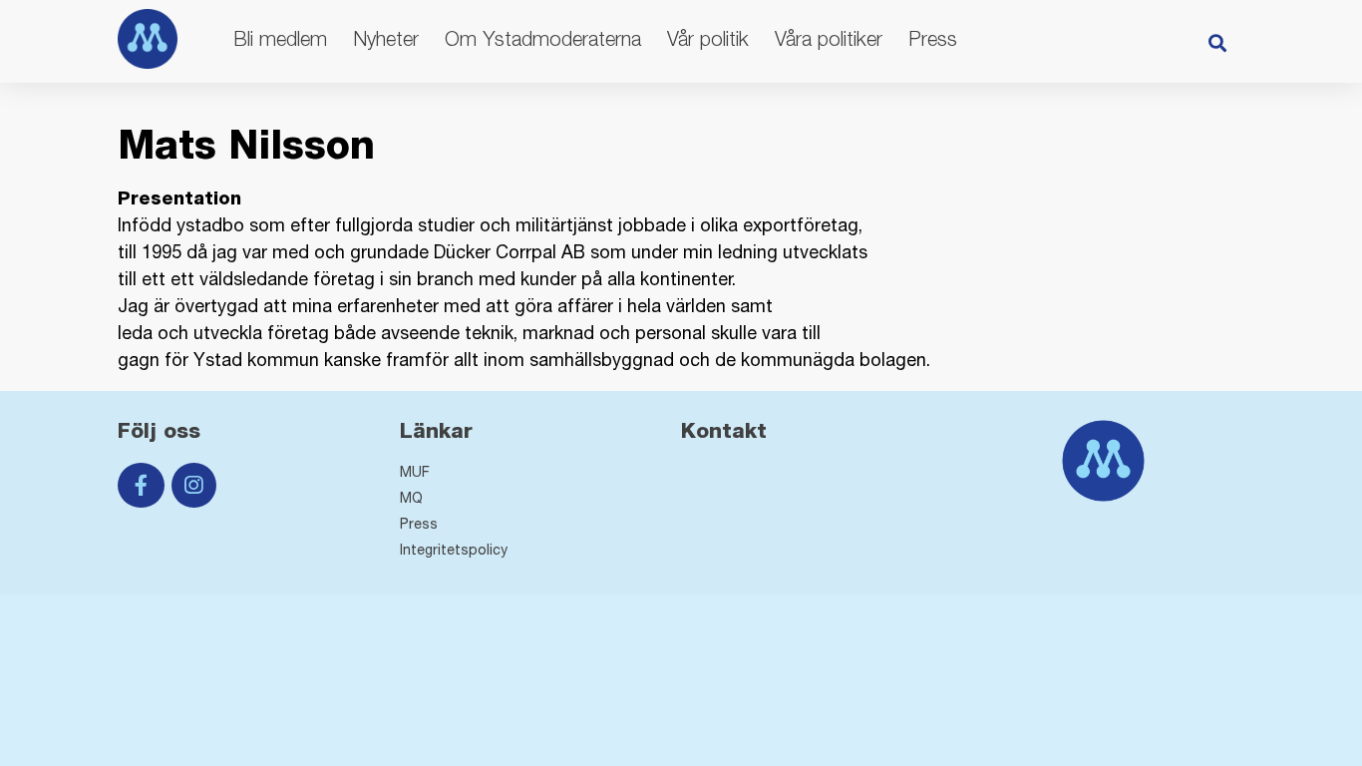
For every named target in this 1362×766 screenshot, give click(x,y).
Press (932, 38)
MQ (411, 498)
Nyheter (386, 38)
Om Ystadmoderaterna (543, 38)
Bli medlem (280, 38)
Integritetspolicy (454, 550)
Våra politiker (828, 38)
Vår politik (708, 38)
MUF (415, 472)
